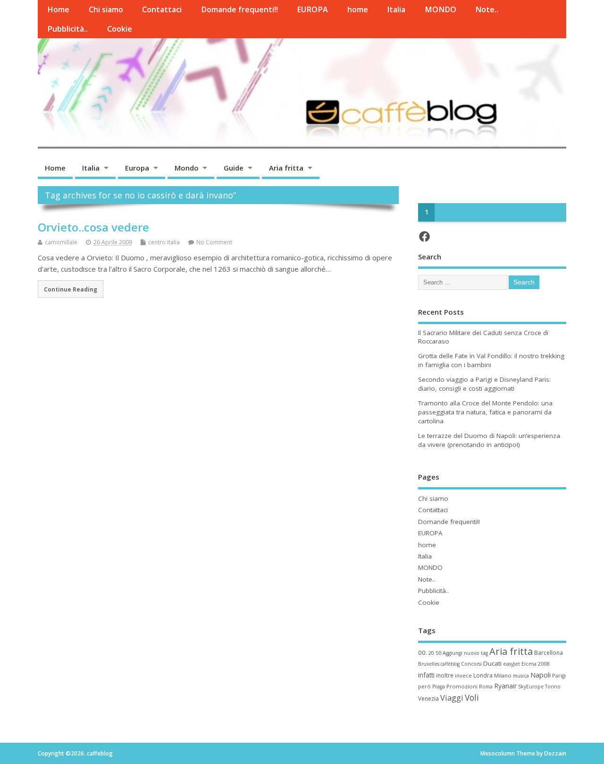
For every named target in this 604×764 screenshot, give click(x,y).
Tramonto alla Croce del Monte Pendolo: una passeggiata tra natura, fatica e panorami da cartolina (485, 412)
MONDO (440, 9)
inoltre (444, 675)
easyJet (511, 664)
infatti (426, 674)
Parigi (559, 675)
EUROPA (312, 9)
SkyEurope (531, 686)
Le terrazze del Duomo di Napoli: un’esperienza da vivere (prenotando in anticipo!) (489, 440)
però (424, 686)
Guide (233, 167)
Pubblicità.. (67, 29)
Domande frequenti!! (239, 9)
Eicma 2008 (535, 663)
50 (438, 652)
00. (422, 652)
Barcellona (548, 652)
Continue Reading (70, 289)
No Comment (214, 242)
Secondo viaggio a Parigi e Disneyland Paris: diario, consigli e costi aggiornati (484, 384)
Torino (553, 686)
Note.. (486, 9)
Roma (486, 686)
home (357, 9)
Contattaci (162, 9)
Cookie (119, 29)
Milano (503, 675)
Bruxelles (428, 664)
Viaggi (451, 697)
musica (521, 675)
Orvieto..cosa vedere (93, 227)
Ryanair (505, 685)
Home (58, 9)
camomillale (61, 242)
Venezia (428, 698)
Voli (472, 697)
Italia (396, 9)
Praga (438, 686)
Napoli (540, 674)
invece (463, 675)
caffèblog (450, 664)
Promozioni (462, 686)
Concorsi (471, 664)
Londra (483, 675)
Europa (137, 167)
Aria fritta (286, 167)
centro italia (164, 242)
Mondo (187, 167)
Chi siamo (106, 9)
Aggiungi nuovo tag (465, 653)
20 (431, 653)
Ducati (492, 663)
